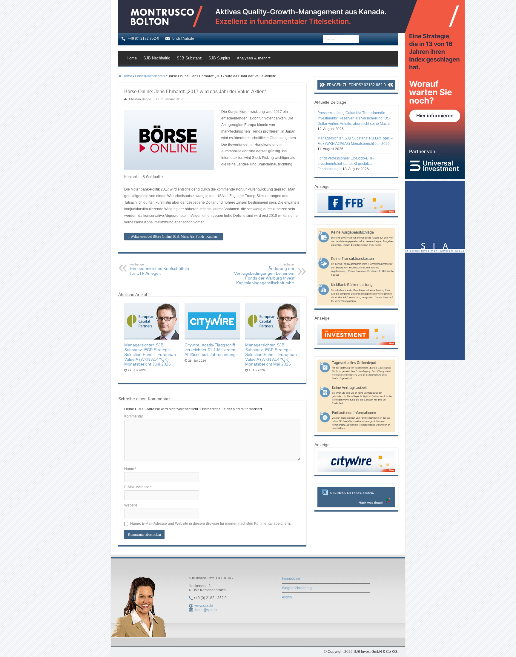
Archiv (287, 597)
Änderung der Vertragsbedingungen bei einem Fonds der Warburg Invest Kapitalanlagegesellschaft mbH (264, 274)
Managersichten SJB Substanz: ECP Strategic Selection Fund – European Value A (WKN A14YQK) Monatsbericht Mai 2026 (271, 354)
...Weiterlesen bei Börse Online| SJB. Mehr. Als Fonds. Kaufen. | (173, 236)
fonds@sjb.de (205, 610)
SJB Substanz (189, 58)
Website (130, 505)
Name (130, 469)
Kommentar (133, 416)
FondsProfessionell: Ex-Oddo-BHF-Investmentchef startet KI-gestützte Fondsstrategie (345, 163)
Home (132, 58)
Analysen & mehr (252, 58)
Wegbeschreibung (297, 588)
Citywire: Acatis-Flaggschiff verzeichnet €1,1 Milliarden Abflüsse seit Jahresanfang (210, 350)
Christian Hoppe (140, 99)
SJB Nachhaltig (156, 58)
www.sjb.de (203, 606)
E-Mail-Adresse (138, 487)
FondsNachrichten (150, 76)
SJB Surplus (219, 58)
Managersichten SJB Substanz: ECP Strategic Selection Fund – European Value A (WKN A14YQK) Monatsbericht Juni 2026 (150, 354)
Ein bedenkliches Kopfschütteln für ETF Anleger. (159, 269)
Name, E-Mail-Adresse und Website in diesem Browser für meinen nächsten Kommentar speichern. (210, 523)
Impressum (291, 579)
